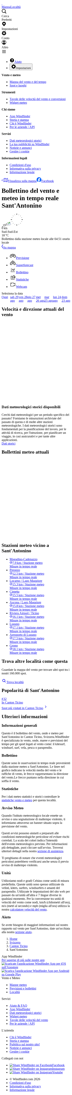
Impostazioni (23, 68)
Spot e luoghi (18, 85)
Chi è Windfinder (20, 123)
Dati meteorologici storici (25, 140)
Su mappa (9, 247)
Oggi (5, 297)
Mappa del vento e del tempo (28, 82)
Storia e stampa (19, 119)
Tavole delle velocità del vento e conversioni (38, 99)
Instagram (58, 1068)
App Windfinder (20, 116)
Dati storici (8, 443)
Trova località (15, 682)
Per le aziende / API (22, 127)
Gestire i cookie (19, 151)
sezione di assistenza (50, 851)
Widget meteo (18, 102)
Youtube (57, 1072)
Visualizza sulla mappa (22, 181)
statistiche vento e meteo (17, 800)
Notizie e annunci (21, 147)
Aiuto (18, 61)
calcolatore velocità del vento (28, 909)
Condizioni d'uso (20, 165)
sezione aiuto (23, 932)
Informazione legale (22, 172)
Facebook (47, 181)
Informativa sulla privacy (25, 168)
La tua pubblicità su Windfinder (29, 144)
